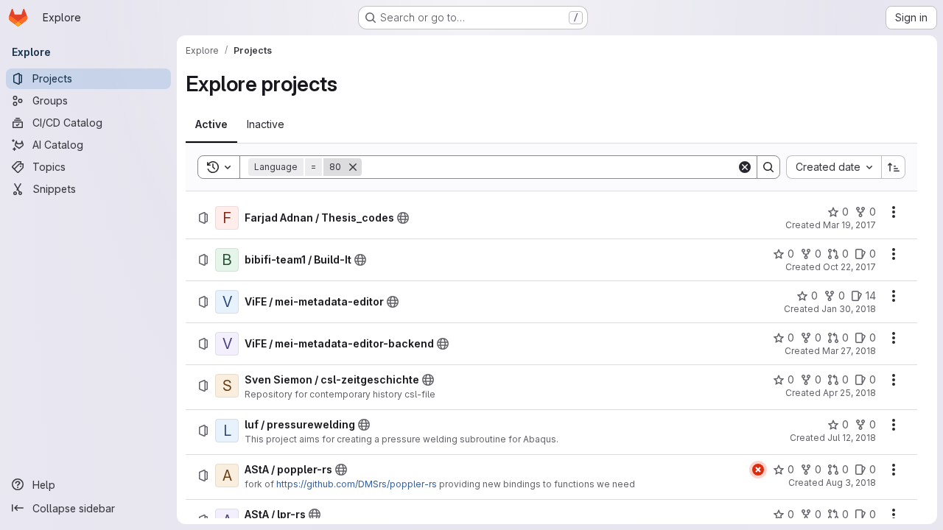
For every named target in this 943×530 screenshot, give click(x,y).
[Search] (768, 167)
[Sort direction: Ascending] (893, 167)
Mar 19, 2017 (849, 224)
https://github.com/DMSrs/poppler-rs (356, 484)
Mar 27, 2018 (849, 350)
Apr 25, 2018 (849, 392)
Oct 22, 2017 (849, 266)
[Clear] (745, 167)
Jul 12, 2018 (851, 437)
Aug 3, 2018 (851, 482)
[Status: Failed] (758, 469)
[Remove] (353, 167)
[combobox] (833, 167)
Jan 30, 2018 (848, 308)
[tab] (211, 124)
